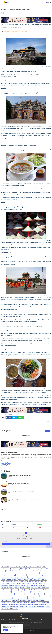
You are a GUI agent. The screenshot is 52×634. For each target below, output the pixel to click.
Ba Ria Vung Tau (32, 566)
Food (26, 577)
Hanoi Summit (36, 579)
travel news (41, 600)
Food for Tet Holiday (40, 577)
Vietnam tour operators (6, 462)
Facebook (9, 417)
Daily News (42, 572)
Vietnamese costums (14, 606)
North (39, 587)
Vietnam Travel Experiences (21, 604)
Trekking (13, 602)
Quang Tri (33, 591)
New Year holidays (5, 587)
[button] (47, 2)
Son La (32, 593)
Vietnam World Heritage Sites (40, 604)
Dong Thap (29, 575)
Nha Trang (22, 587)
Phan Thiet (28, 589)
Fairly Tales (43, 575)
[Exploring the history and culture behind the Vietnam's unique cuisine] (4, 500)
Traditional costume (5, 600)
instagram (14, 527)
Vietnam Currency (45, 602)
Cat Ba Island (47, 568)
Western (11, 608)
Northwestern (15, 589)
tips (25, 598)
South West (41, 593)
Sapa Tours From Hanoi (6, 463)
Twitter (15, 417)
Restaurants (4, 593)
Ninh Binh (28, 587)
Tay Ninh (42, 596)
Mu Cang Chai (29, 585)
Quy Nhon (44, 591)
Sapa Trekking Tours (5, 464)
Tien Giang (21, 598)
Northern (3, 589)
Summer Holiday (35, 596)
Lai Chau (24, 583)
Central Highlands (9, 570)
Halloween (20, 579)
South (36, 593)
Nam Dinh (35, 585)
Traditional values (23, 600)
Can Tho (36, 568)
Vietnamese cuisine (23, 606)
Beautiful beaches (15, 568)
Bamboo (8, 568)
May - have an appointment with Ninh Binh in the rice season (22, 491)
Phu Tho (44, 589)
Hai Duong (9, 579)
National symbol (42, 585)
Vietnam (38, 602)
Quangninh (38, 591)
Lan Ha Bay (35, 583)
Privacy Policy (30, 630)
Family (48, 575)
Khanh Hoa (13, 583)
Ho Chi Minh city (9, 581)
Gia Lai (47, 577)
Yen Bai (16, 608)
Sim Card (22, 593)
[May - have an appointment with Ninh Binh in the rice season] (4, 492)
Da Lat (32, 572)
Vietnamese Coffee (5, 606)
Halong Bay (26, 579)
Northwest (9, 589)
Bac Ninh (3, 568)
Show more (48, 430)
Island (3, 583)
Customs (27, 572)
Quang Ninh (27, 591)
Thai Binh (3, 598)
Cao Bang (41, 568)
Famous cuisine (5, 577)
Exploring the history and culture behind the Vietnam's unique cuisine (24, 499)
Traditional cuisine (14, 600)
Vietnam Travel (4, 461)
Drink (34, 575)
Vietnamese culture (32, 606)
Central (3, 570)
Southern (47, 593)
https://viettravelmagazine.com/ (40, 456)
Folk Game (21, 577)
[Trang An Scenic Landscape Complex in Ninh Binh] (4, 476)
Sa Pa (9, 593)
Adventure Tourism (5, 566)
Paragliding (22, 589)
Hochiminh (21, 581)
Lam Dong (29, 583)
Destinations (8, 575)
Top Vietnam (30, 598)
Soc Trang (27, 593)
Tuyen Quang (19, 602)
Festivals (16, 577)
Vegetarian (33, 602)
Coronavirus (4, 572)
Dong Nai (23, 575)
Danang (3, 575)
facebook (14, 524)
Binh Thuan (22, 568)
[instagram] (29, 625)
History (3, 581)
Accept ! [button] (5, 630)
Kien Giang (19, 583)
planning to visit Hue (39, 26)
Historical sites (43, 579)
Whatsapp (22, 417)
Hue (6, 414)
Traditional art (41, 598)
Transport (30, 600)
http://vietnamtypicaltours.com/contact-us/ (40, 404)
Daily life (36, 572)
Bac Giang (39, 566)
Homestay (31, 581)
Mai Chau (11, 585)
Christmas (35, 570)
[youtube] (27, 625)
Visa (2, 608)
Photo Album (33, 589)
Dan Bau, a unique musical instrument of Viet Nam (19, 483)
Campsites (31, 568)
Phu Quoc (40, 589)
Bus (27, 568)
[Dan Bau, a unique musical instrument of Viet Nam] (4, 484)
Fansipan (11, 577)
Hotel (42, 581)
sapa (12, 593)
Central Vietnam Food (19, 570)
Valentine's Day (27, 602)
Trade (35, 598)
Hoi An (26, 581)
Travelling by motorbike (6, 602)
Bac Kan (43, 566)
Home (2, 6)
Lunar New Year (5, 585)
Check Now (9, 627)
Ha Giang (3, 579)
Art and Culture (18, 566)
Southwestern (15, 596)
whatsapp (39, 524)
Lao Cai (45, 583)
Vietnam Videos (30, 604)
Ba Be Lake (25, 566)
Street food (22, 596)
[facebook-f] (23, 625)
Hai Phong (14, 579)
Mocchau (23, 585)
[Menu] (1, 2)
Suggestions (28, 596)
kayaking (7, 583)
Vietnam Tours (11, 604)
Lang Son (40, 583)
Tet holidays (47, 596)
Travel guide (6, 6)
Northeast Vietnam (45, 587)
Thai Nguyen (9, 598)
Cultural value (10, 572)
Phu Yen (3, 591)
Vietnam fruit (4, 604)
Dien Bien (18, 575)
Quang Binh (8, 591)
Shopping (17, 593)
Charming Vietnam (28, 570)
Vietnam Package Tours (6, 466)
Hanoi (31, 579)
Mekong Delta (17, 585)
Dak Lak (47, 572)
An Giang (12, 566)
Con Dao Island (41, 570)
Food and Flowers (32, 577)
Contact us (24, 630)
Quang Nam (15, 591)
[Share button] (26, 417)
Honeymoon (37, 581)
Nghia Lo (17, 587)
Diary (14, 575)
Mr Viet (34, 630)
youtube (39, 527)
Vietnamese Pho (41, 606)
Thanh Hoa (16, 598)
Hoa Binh (16, 581)
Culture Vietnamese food (19, 572)
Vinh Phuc (48, 606)
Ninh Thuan (33, 587)
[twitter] (25, 625)
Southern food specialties (6, 596)
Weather (6, 608)
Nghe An (12, 587)
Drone (38, 575)
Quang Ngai (21, 591)
